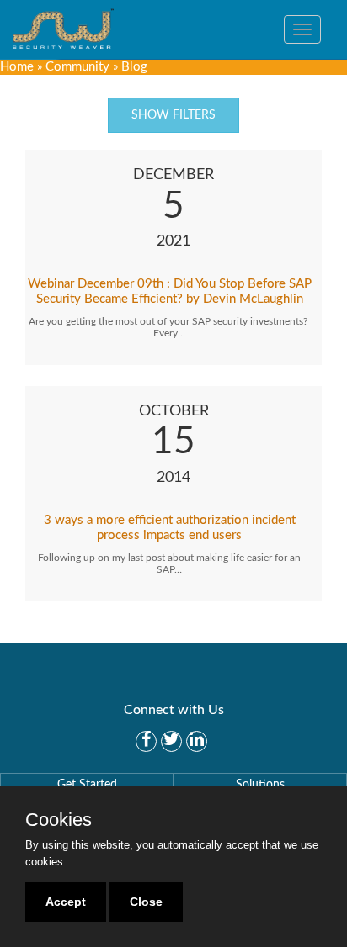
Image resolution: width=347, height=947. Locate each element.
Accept (65, 901)
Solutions (260, 785)
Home (17, 67)
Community (77, 67)
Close (146, 901)
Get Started (87, 785)
